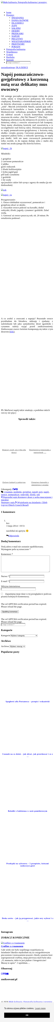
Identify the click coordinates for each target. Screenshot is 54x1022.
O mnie (9, 54)
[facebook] (3, 974)
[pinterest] (5, 974)
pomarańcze (13, 494)
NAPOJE (16, 36)
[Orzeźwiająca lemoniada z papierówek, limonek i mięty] (40, 435)
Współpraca (11, 52)
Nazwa (5, 576)
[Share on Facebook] (13, 489)
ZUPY (14, 25)
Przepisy (10, 15)
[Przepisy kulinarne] (9, 999)
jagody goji (37, 492)
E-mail (5, 581)
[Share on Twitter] (15, 489)
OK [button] (27, 1015)
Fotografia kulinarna (15, 49)
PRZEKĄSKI (17, 33)
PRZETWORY (18, 44)
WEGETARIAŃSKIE (21, 41)
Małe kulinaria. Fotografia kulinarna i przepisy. (31, 1002)
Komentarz (7, 554)
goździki (18, 492)
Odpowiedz (14, 535)
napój (46, 492)
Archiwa (5, 646)
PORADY (16, 46)
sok (38, 494)
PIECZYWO (17, 39)
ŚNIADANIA (18, 17)
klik (12, 331)
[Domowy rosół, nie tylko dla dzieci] (14, 435)
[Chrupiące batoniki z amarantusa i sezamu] (40, 467)
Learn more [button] (40, 1008)
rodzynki (24, 494)
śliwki (33, 494)
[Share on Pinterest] (17, 489)
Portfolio (10, 57)
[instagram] (2, 974)
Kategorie (5, 635)
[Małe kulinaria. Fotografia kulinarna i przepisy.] (24, 2)
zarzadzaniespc (8, 67)
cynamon (8, 492)
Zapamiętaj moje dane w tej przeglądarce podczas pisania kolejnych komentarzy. (26, 595)
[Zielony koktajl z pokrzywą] (14, 467)
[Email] (7, 974)
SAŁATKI (16, 28)
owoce (4, 494)
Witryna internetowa (10, 586)
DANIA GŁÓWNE (20, 20)
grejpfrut (27, 492)
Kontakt (10, 60)
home (8, 12)
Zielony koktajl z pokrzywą (14, 482)
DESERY (16, 31)
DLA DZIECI (18, 23)
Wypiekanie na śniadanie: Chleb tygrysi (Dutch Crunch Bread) (24, 503)
